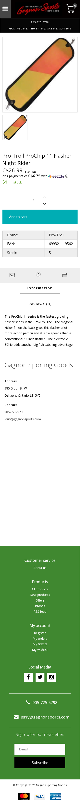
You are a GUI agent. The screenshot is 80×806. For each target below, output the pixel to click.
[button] (40, 176)
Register (40, 633)
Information (40, 287)
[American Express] (55, 796)
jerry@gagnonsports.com (22, 419)
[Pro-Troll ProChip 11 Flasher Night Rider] (40, 74)
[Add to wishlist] (39, 275)
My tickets (40, 644)
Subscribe (40, 762)
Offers (40, 600)
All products (40, 589)
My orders (40, 638)
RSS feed (40, 611)
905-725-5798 (14, 412)
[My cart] (71, 8)
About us (40, 568)
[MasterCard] (24, 796)
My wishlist (40, 650)
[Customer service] (13, 275)
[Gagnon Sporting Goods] (38, 9)
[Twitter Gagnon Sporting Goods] (40, 677)
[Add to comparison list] (66, 275)
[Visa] (39, 796)
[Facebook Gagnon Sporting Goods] (28, 677)
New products (40, 595)
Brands (40, 606)
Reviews (40, 304)
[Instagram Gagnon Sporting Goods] (51, 677)
